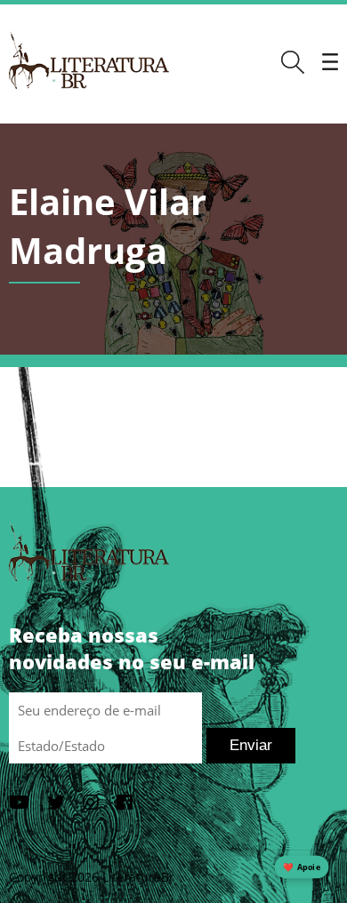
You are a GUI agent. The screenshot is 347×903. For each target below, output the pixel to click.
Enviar (251, 745)
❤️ (301, 867)
